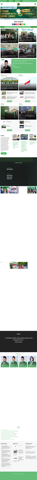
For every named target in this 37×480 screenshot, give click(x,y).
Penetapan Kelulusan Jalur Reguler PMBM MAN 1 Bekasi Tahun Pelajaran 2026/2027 (9, 88)
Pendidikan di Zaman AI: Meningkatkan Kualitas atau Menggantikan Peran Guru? (22, 63)
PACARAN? (13, 65)
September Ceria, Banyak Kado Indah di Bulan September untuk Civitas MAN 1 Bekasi (30, 98)
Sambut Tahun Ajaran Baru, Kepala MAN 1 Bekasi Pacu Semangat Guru (6, 451)
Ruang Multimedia (9, 121)
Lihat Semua (3, 153)
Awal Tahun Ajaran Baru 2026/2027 (9, 177)
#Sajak (2, 437)
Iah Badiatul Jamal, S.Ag (23, 365)
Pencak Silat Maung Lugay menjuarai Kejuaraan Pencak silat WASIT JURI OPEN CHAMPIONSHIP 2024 (16, 144)
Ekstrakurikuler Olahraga (23, 118)
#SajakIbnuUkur (5, 437)
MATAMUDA (10, 169)
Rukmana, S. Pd (13, 364)
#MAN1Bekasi (9, 437)
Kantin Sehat (3, 118)
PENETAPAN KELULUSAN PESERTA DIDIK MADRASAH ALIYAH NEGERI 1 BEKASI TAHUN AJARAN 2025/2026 (12, 98)
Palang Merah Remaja (27, 121)
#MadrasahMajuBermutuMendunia (5, 438)
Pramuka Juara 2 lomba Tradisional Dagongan (32, 143)
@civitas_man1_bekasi (4, 429)
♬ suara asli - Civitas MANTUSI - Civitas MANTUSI (7, 439)
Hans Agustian (4, 364)
